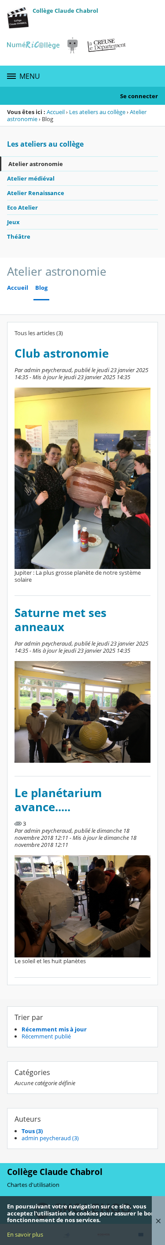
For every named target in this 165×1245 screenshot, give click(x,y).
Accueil (56, 112)
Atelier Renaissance (35, 193)
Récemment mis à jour (54, 1029)
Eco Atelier (22, 207)
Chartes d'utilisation (33, 1184)
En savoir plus (25, 1234)
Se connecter (139, 96)
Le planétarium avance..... (58, 800)
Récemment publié (46, 1036)
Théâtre (18, 236)
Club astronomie (62, 353)
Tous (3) (32, 1130)
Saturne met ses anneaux (60, 620)
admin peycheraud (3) (50, 1138)
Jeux (13, 222)
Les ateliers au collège (97, 112)
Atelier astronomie (35, 164)
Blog (41, 288)
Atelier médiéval (31, 178)
